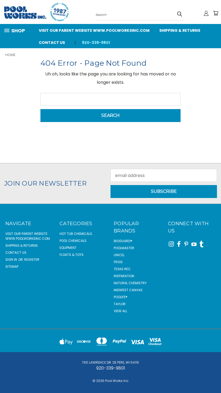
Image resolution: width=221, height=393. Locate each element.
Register (31, 259)
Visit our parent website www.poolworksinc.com (94, 30)
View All (120, 311)
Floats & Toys (72, 254)
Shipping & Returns (179, 30)
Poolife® (120, 297)
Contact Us (52, 42)
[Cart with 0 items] (215, 13)
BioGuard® (123, 241)
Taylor (120, 304)
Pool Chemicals (73, 240)
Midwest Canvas (128, 290)
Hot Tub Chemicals (76, 233)
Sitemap (11, 266)
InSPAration (124, 276)
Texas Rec (122, 269)
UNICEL (119, 255)
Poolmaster (124, 248)
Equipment (68, 247)
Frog (118, 262)
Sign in (11, 259)
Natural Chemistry (130, 283)
